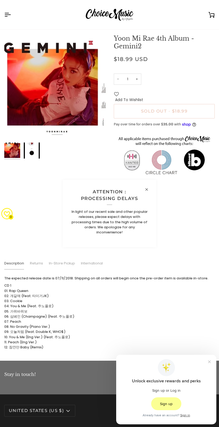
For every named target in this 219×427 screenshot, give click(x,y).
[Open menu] (12, 14)
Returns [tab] (36, 263)
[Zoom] (57, 87)
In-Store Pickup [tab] (62, 263)
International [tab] (92, 263)
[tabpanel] (109, 313)
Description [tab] (14, 263)
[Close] (149, 189)
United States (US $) (36, 410)
